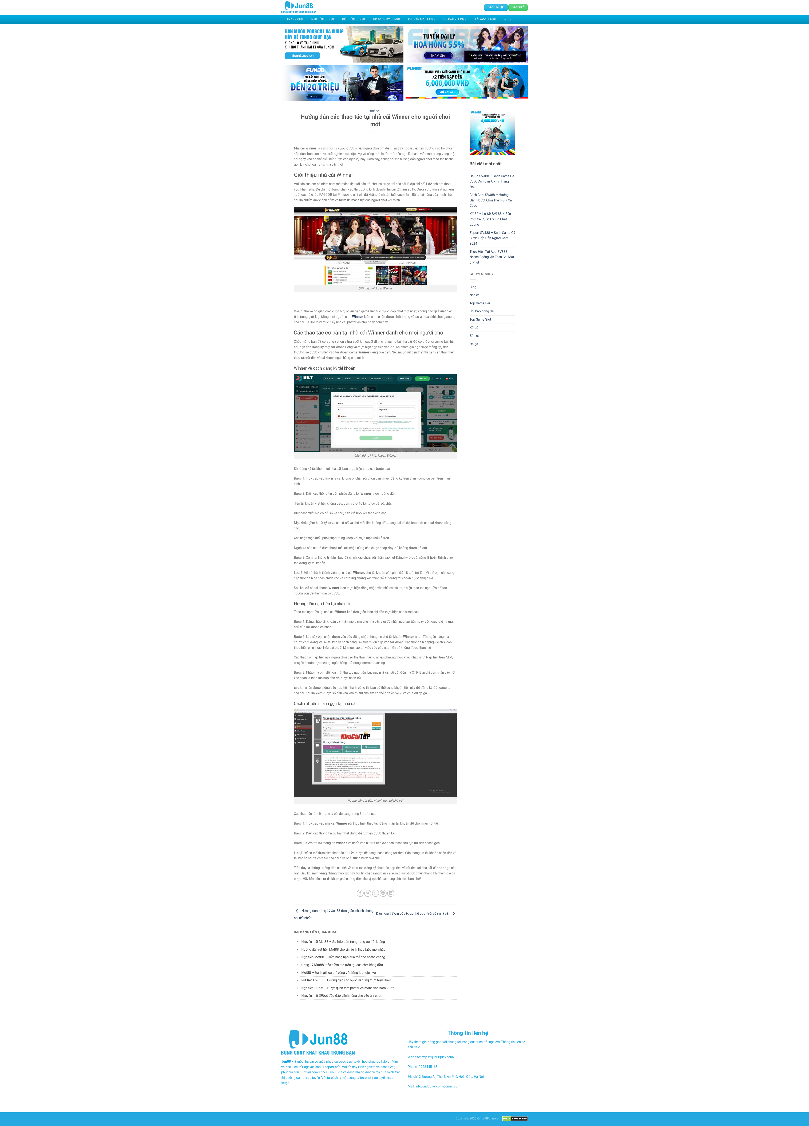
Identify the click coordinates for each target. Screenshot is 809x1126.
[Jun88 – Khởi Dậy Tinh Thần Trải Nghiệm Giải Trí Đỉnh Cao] (298, 7)
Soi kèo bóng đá (482, 311)
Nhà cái (375, 110)
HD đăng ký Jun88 (386, 19)
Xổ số (474, 328)
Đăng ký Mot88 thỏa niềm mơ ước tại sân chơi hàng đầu (342, 965)
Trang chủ (295, 19)
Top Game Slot (480, 319)
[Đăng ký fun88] (492, 132)
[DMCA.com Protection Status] (515, 1118)
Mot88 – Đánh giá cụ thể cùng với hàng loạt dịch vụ (338, 973)
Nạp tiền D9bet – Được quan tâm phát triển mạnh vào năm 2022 (347, 988)
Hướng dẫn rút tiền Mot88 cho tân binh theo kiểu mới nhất (343, 949)
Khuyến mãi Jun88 (421, 19)
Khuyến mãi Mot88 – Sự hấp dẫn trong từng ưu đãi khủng (343, 942)
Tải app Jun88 (485, 19)
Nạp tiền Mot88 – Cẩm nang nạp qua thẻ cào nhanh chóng (343, 957)
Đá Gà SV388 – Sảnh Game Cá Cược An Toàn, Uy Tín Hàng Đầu (492, 181)
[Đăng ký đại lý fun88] (342, 44)
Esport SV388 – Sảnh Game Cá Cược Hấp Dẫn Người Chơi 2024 (492, 238)
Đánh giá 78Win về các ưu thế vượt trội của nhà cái (413, 914)
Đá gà (474, 344)
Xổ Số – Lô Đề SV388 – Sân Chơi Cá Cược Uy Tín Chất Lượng (490, 219)
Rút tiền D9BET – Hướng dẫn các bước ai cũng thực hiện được (346, 980)
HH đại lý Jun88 (454, 19)
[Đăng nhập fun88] (467, 83)
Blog (508, 19)
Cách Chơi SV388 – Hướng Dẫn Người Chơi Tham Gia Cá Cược (491, 200)
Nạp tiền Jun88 (322, 19)
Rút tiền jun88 (353, 19)
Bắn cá (475, 336)
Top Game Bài (480, 303)
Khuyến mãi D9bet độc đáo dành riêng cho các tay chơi (341, 996)
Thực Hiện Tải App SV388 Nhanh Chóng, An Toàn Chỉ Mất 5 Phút (492, 257)
